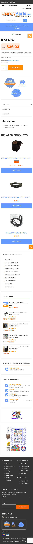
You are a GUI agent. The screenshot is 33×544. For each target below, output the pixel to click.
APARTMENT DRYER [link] (11, 272)
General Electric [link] (10, 466)
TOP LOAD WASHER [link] (11, 263)
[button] (30, 36)
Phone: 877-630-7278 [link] (10, 517)
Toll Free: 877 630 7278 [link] (9, 6)
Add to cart (15, 68)
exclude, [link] (6, 62)
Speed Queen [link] (9, 475)
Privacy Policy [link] (25, 466)
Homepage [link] (8, 26)
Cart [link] (30, 6)
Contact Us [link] (24, 468)
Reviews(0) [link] (6, 114)
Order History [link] (25, 483)
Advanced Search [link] (26, 471)
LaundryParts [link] (20, 538)
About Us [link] (23, 464)
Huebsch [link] (8, 468)
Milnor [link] (7, 473)
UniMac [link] (8, 478)
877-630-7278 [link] (14, 368)
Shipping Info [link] (6, 109)
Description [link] (6, 104)
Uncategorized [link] (9, 287)
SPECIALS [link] (8, 260)
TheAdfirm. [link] (27, 541)
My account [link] (24, 481)
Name (4, 496)
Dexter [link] (7, 464)
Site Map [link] (23, 473)
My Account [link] (27, 8)
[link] (31, 247)
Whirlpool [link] (8, 480)
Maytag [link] (8, 471)
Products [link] (14, 26)
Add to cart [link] (16, 170)
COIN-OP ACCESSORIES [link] (12, 275)
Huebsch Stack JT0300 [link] (22, 26)
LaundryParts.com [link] (9, 2)
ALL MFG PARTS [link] (10, 281)
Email (3, 503)
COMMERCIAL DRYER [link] (12, 269)
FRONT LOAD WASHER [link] (12, 266)
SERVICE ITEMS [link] (10, 278)
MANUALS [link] (8, 284)
